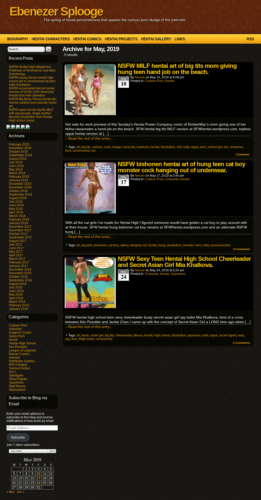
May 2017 (16, 251)
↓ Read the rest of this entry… (89, 138)
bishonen (100, 245)
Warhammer (17, 390)
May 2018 (16, 209)
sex (226, 147)
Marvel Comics (19, 354)
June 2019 (16, 166)
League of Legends (22, 350)
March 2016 (17, 301)
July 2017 (15, 244)
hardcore (143, 147)
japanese (194, 335)
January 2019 (18, 180)
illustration (168, 147)
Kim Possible (18, 347)
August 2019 (18, 159)
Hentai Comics (87, 39)
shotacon (236, 147)
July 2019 (15, 162)
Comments (241, 249)
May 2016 (16, 294)
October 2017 (18, 234)
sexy (241, 335)
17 (38, 478)
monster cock (192, 245)
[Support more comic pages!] (8, 128)
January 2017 (18, 266)
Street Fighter (18, 379)
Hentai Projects (121, 39)
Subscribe (18, 437)
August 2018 (18, 198)
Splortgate (16, 375)
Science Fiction (19, 368)
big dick (87, 245)
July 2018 (15, 201)
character (15, 329)
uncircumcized (220, 245)
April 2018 (16, 212)
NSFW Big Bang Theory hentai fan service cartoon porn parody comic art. (33, 102)
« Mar (10, 492)
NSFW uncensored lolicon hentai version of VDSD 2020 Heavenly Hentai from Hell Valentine (32, 92)
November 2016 (20, 273)
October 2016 (18, 276)
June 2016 (16, 291)
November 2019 (20, 148)
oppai (195, 147)
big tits (86, 147)
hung (161, 245)
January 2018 (18, 223)
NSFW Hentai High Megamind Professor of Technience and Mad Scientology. (32, 70)
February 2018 (19, 219)
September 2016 (20, 280)
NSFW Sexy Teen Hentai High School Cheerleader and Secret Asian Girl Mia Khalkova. (184, 261)
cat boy (113, 245)
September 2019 (20, 155)
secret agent (227, 335)
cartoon (97, 147)
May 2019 (16, 169)
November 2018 (20, 187)
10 (38, 473)
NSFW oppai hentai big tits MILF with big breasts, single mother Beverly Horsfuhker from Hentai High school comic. (31, 115)
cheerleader (123, 335)
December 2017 (20, 226)
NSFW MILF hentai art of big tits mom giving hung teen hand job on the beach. (177, 68)
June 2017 (16, 248)
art (78, 147)
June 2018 (16, 205)
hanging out (138, 245)
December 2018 (20, 184)
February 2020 (19, 144)
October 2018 (18, 191)
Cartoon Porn (18, 325)
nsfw (186, 147)
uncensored (81, 150)
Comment (243, 154)
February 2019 (19, 176)
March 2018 (17, 216)
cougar (116, 147)
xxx (93, 150)
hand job (129, 147)
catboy (124, 245)
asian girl (97, 335)
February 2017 (19, 262)
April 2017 (16, 255)
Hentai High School (22, 343)
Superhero (16, 382)
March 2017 (17, 259)
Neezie (140, 77)
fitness (138, 335)
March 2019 (17, 173)
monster (14, 357)
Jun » (20, 492)
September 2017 (20, 237)
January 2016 (18, 309)
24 (38, 483)
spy (67, 339)
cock (107, 147)
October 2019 (18, 151)
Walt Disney (17, 386)
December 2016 (20, 269)
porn (203, 147)
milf (179, 147)
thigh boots (86, 339)
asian (85, 335)
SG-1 (12, 372)
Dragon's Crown (20, 332)
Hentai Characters (51, 39)
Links (180, 39)
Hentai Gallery (156, 39)
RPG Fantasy (18, 365)
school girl (215, 147)
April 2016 (16, 298)
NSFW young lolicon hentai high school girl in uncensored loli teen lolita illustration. (32, 81)
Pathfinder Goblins (22, 361)
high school (162, 335)
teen (68, 150)
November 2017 (20, 230)
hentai (13, 340)
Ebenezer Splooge (56, 11)
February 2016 (19, 305)
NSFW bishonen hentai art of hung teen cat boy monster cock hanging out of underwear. (181, 167)
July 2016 (15, 287)
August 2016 (18, 284)
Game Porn (17, 336)
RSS (250, 39)
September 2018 (20, 194)
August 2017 (18, 241)
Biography (17, 39)
